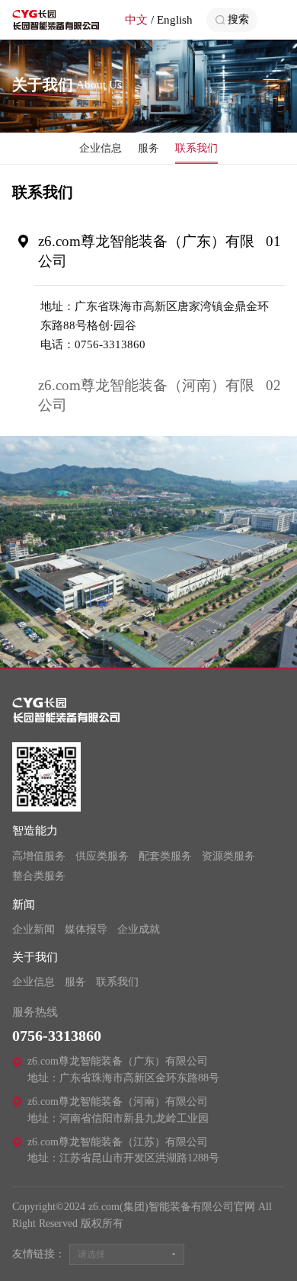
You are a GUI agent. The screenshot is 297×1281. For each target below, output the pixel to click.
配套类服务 (165, 856)
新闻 (23, 904)
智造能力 (35, 831)
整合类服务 (38, 876)
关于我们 (35, 957)
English (175, 20)
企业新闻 (33, 929)
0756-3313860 (56, 1035)
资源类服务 (228, 856)
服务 (148, 148)
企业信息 (100, 148)
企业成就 (138, 929)
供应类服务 (102, 856)
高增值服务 (38, 856)
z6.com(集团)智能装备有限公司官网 (56, 20)
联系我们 (196, 148)
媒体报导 (86, 929)
